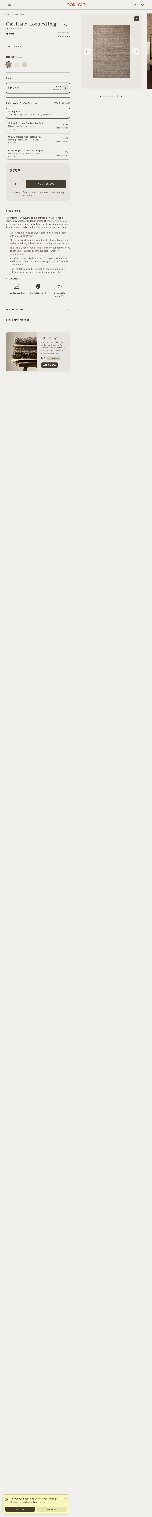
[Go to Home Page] (76, 4)
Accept (20, 1509)
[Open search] (17, 4)
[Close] (65, 1498)
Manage (51, 1509)
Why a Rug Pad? (62, 103)
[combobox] (17, 184)
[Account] (135, 4)
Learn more (39, 1502)
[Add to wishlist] (65, 25)
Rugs (8, 14)
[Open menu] (9, 4)
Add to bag (49, 365)
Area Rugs (19, 14)
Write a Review (63, 36)
